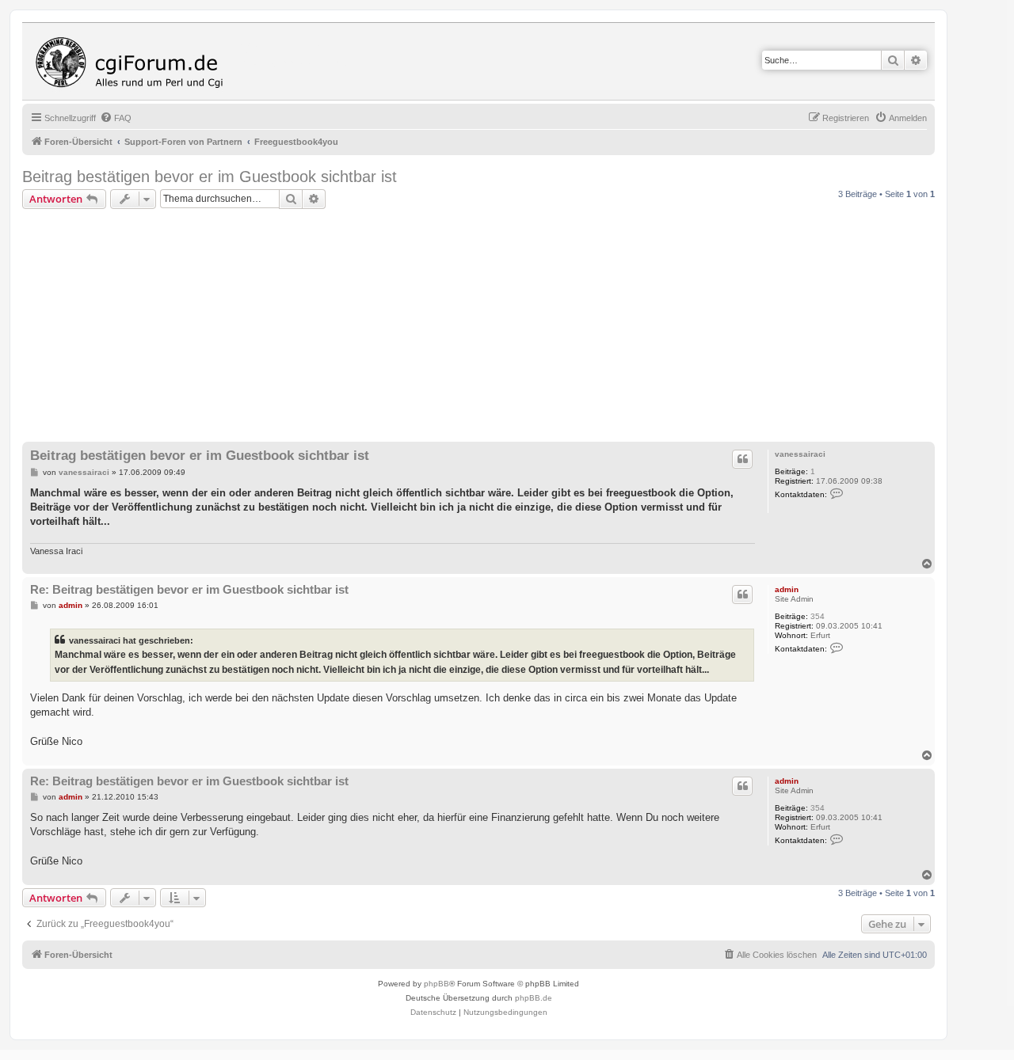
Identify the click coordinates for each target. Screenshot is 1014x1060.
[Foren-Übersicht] (133, 61)
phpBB (436, 983)
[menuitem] (116, 117)
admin (787, 589)
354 (817, 616)
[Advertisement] (497, 328)
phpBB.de (533, 998)
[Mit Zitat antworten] (742, 459)
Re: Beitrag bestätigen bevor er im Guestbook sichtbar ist (189, 589)
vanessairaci (800, 454)
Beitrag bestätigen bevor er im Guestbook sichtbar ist (209, 176)
